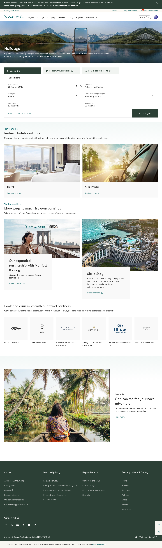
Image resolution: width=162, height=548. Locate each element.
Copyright (8, 537)
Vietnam (143, 537)
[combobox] (42, 95)
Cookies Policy (98, 544)
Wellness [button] (61, 17)
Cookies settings (50, 499)
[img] (157, 3)
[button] (81, 86)
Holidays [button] (40, 17)
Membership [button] (91, 17)
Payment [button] (79, 17)
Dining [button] (70, 17)
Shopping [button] (51, 17)
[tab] (14, 77)
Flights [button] (31, 17)
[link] (42, 238)
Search (114, 11)
